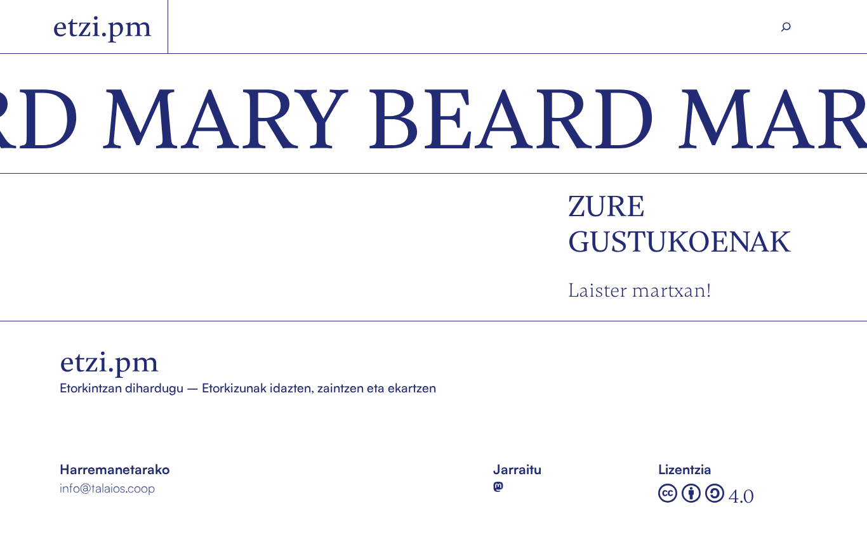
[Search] (786, 27)
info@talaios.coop (107, 488)
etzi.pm (102, 26)
